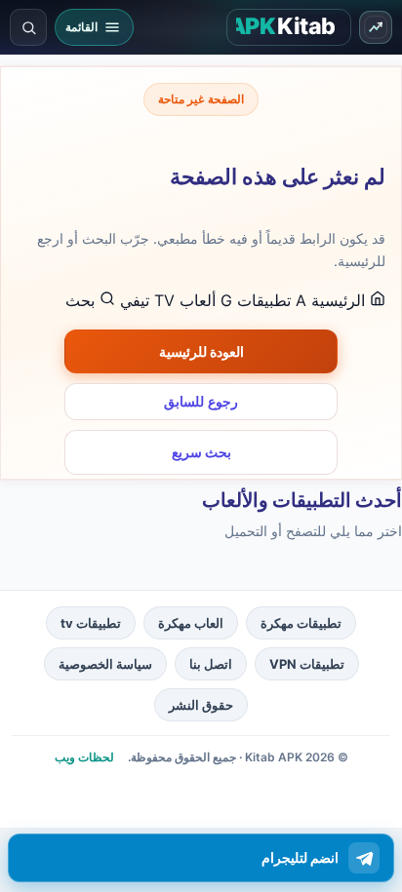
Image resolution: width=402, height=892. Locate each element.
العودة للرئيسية (201, 351)
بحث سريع (201, 452)
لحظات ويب (84, 757)
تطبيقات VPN (306, 664)
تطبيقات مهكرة (301, 623)
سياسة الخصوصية (105, 664)
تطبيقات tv (90, 623)
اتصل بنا (210, 664)
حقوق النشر (201, 705)
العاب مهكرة (190, 623)
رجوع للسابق (201, 401)
